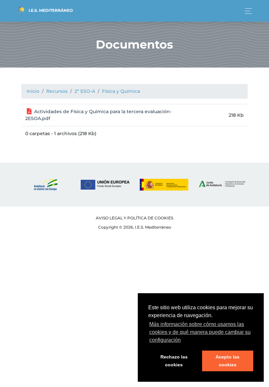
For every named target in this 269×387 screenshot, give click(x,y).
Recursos (57, 91)
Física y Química (121, 91)
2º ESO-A (84, 91)
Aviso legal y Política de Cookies (134, 217)
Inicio (33, 91)
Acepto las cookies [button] (227, 360)
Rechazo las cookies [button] (174, 360)
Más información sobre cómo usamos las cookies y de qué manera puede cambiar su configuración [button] (200, 332)
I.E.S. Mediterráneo (50, 10)
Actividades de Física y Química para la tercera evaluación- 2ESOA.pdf (98, 115)
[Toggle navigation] (246, 11)
